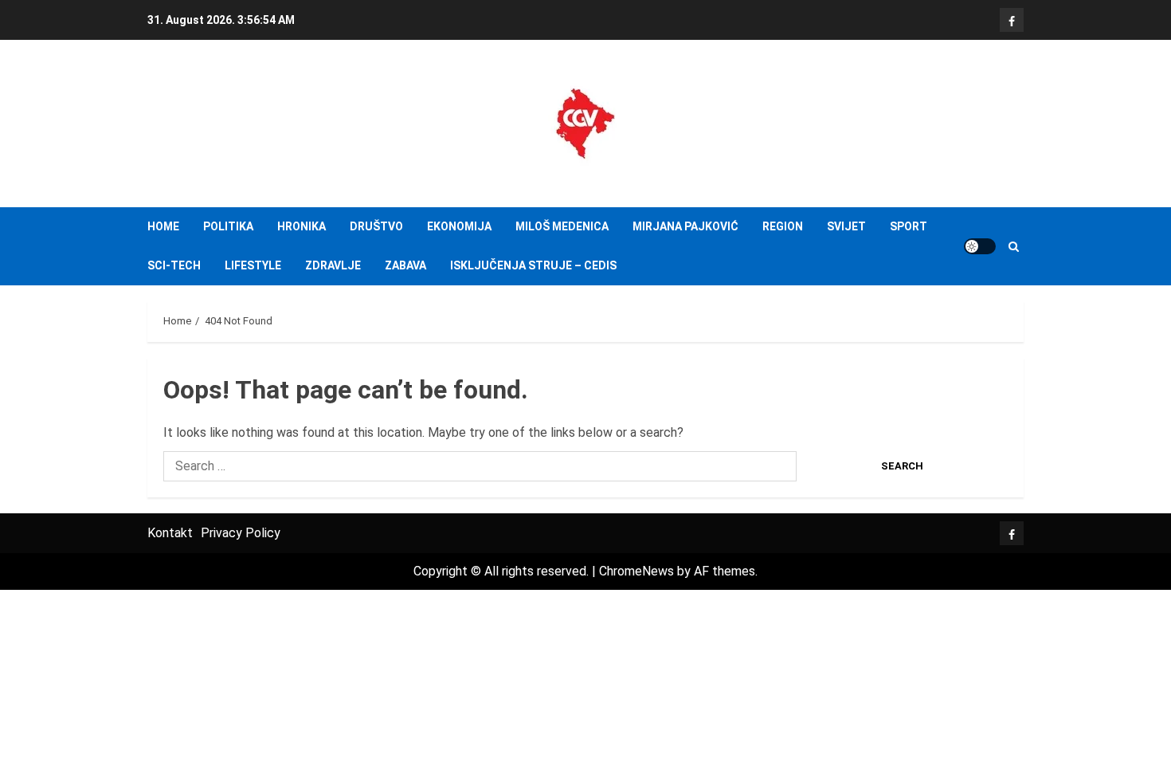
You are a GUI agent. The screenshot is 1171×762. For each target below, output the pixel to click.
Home (163, 226)
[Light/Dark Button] (980, 246)
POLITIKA (228, 226)
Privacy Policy (240, 532)
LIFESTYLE (253, 265)
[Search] (1014, 246)
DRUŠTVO (376, 226)
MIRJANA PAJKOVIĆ (685, 226)
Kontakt (170, 532)
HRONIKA (301, 226)
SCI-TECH (174, 265)
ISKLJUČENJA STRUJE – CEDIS (533, 265)
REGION (782, 226)
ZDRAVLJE (333, 265)
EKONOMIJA (459, 226)
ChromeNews (636, 571)
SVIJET (846, 226)
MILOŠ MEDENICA (562, 226)
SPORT (908, 226)
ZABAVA (405, 265)
